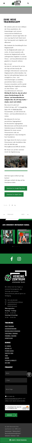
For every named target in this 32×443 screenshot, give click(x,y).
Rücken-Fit (8, 349)
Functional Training (11, 334)
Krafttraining (9, 326)
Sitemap (13, 435)
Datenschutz (16, 431)
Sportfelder (9, 338)
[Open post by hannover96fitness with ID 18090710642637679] (24, 237)
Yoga (6, 356)
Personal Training (10, 336)
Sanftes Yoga (9, 353)
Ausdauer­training (10, 329)
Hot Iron (7, 363)
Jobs (18, 435)
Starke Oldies (9, 351)
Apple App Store (17, 109)
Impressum (8, 431)
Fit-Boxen (8, 346)
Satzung (7, 435)
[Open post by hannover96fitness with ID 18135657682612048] (8, 237)
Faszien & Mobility (10, 361)
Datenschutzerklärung (11, 398)
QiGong (7, 358)
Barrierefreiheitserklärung (12, 433)
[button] (4, 3)
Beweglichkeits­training (12, 331)
